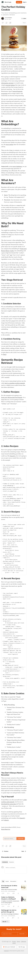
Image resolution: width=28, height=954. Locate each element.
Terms (18, 941)
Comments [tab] (5, 862)
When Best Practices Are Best (9, 889)
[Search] (25, 881)
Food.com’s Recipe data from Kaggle (11, 398)
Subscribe (19, 2)
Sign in (24, 2)
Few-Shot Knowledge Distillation (10, 914)
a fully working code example (14, 801)
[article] (14, 889)
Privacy (14, 941)
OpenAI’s (12, 456)
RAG (4, 355)
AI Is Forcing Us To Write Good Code (9, 886)
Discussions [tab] (13, 881)
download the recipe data (8, 804)
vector (3, 137)
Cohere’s (6, 820)
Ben (9, 904)
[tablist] (8, 862)
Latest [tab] (7, 881)
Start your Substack (10, 947)
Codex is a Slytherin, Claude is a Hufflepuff (8, 898)
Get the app (22, 947)
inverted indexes (10, 85)
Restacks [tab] (11, 862)
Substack (6, 950)
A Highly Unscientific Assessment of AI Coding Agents (10, 901)
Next (23, 851)
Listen (24, 18)
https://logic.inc (5, 829)
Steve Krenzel (8, 17)
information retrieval (7, 83)
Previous (6, 851)
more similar (9, 145)
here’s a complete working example (15, 383)
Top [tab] (3, 881)
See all (4, 921)
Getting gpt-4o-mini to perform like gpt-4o (8, 911)
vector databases (17, 167)
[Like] (2, 22)
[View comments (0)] (6, 22)
